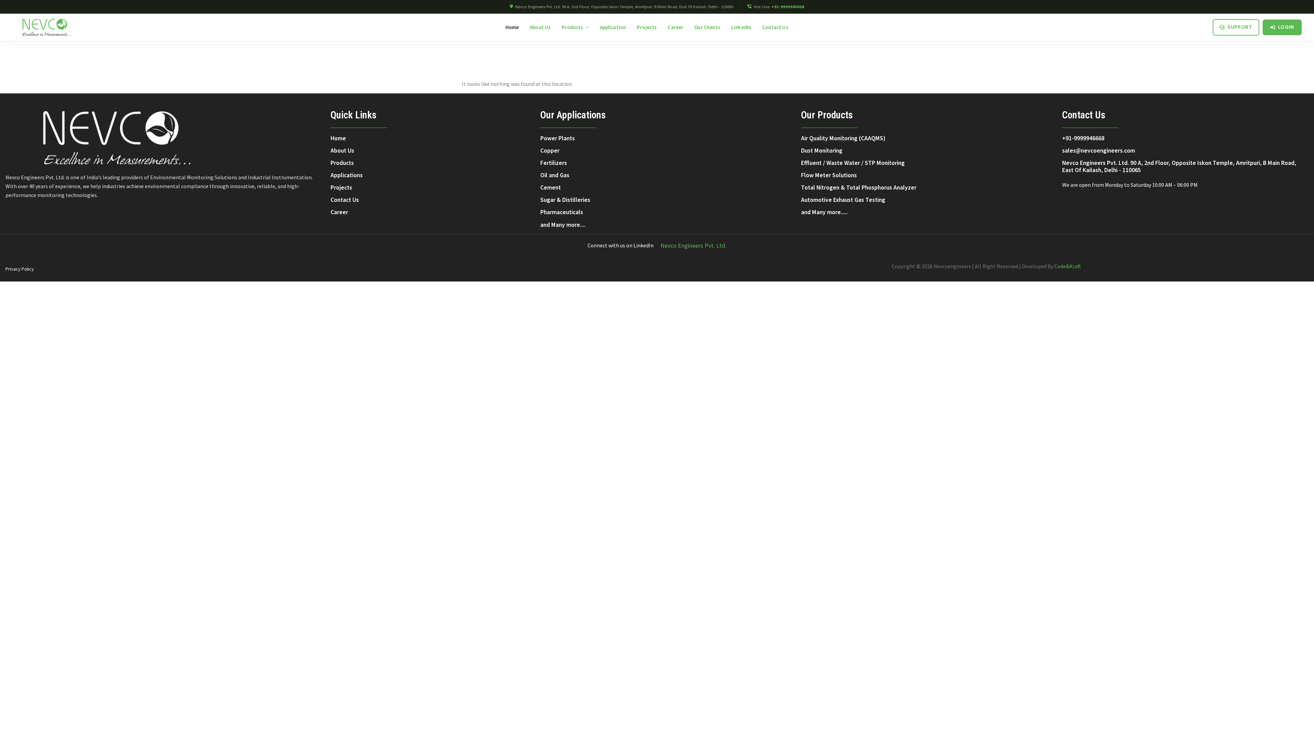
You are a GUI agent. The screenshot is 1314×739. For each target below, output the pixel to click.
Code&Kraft (1067, 266)
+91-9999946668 (787, 6)
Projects (647, 27)
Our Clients (707, 27)
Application (613, 27)
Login (1286, 27)
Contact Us (775, 27)
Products (572, 27)
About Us (540, 27)
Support (1239, 27)
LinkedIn (741, 27)
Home (512, 27)
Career (675, 27)
